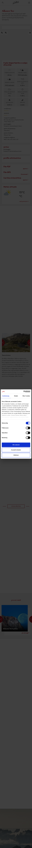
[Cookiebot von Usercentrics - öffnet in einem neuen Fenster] (23, 392)
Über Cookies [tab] (26, 396)
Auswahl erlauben (16, 450)
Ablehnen (16, 455)
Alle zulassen (16, 444)
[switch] (28, 429)
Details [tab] (16, 396)
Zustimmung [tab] (5, 396)
